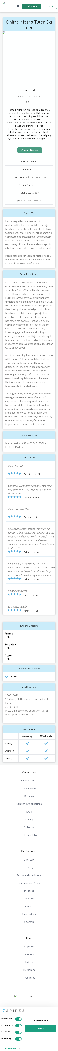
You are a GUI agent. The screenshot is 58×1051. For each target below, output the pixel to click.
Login (50, 6)
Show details (10, 1048)
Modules (29, 890)
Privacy (29, 867)
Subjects (29, 827)
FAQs (29, 811)
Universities (29, 914)
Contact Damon (29, 150)
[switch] (18, 1025)
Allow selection (41, 1020)
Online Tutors (29, 780)
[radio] (8, 473)
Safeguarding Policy (29, 882)
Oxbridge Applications (29, 803)
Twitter (29, 962)
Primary (9, 633)
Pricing (29, 819)
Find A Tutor (31, 6)
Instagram (29, 969)
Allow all (40, 1028)
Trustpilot (29, 977)
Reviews (29, 796)
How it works (29, 788)
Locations (29, 898)
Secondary (10, 644)
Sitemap (29, 921)
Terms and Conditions (29, 875)
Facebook (29, 954)
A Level (8, 655)
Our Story (29, 859)
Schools (29, 906)
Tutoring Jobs (29, 835)
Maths (7, 636)
